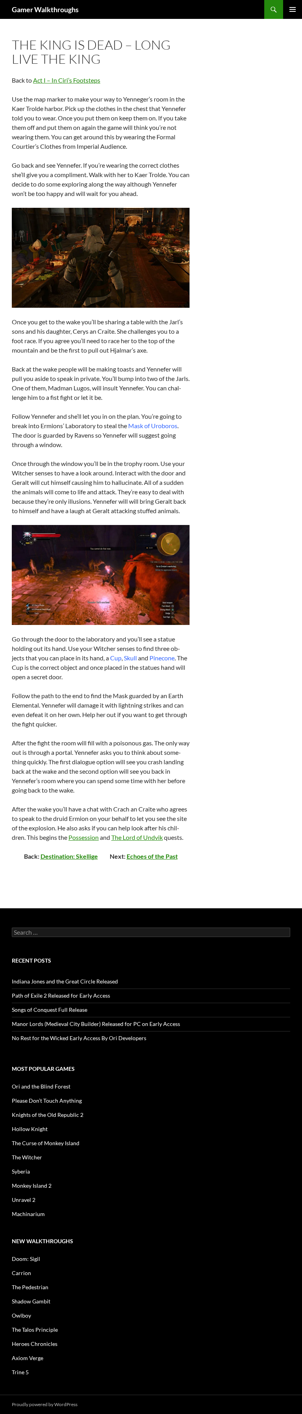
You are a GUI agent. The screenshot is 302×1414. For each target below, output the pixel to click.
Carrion (21, 1273)
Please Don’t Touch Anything (47, 1100)
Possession (83, 837)
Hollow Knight (30, 1129)
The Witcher (27, 1157)
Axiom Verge (27, 1358)
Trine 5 (20, 1372)
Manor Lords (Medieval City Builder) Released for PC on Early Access (96, 1023)
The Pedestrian (30, 1287)
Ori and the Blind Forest (41, 1086)
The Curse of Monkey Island (45, 1143)
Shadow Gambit (31, 1301)
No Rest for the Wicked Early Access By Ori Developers (79, 1038)
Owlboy (21, 1315)
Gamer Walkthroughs (45, 9)
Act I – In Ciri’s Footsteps (66, 80)
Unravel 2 (23, 1199)
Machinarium (28, 1214)
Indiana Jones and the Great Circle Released (65, 981)
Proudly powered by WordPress (44, 1404)
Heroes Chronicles (34, 1343)
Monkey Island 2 (32, 1185)
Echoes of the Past (152, 856)
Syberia (21, 1171)
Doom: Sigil (26, 1258)
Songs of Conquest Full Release (49, 1009)
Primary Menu (292, 9)
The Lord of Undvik (137, 837)
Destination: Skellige (69, 856)
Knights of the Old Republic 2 (47, 1114)
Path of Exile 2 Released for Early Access (61, 995)
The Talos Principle (35, 1329)
